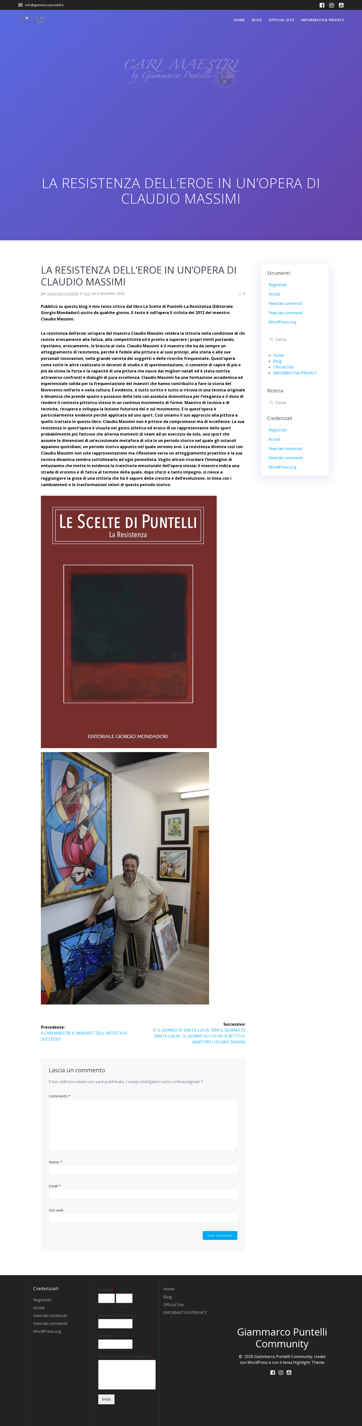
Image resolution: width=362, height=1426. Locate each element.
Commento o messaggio (124, 1356)
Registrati (278, 284)
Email (55, 1185)
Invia (106, 1399)
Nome (55, 1162)
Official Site (282, 20)
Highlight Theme (308, 1362)
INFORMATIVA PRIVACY (322, 20)
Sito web (56, 1210)
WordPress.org (282, 322)
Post (87, 293)
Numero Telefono (117, 1315)
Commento (59, 1095)
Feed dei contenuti (285, 303)
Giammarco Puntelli (62, 293)
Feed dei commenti (286, 313)
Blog (257, 20)
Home (239, 20)
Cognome (123, 1306)
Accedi (274, 294)
